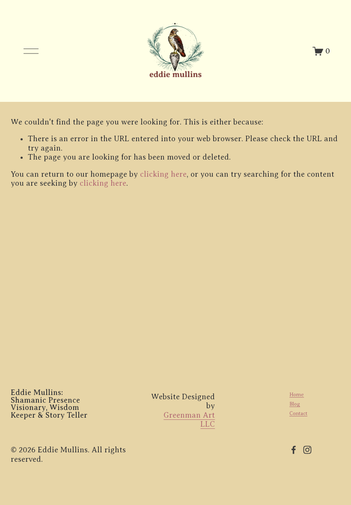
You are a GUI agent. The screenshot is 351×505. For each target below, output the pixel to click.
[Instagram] (307, 450)
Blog (294, 404)
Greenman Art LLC (189, 419)
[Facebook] (293, 450)
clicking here (163, 174)
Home (296, 395)
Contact (298, 413)
